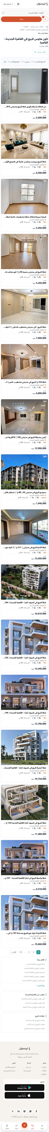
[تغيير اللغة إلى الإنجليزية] (18, 4)
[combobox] (24, 13)
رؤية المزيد (41, 985)
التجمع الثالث (13, 61)
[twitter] (12, 1111)
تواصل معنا (27, 1070)
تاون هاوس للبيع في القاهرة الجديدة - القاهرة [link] (34, 30)
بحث (21, 19)
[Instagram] (24, 1111)
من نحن (28, 1067)
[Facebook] (36, 1111)
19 (21, 952)
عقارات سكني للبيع (37, 27)
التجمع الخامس (38, 61)
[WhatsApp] (30, 1111)
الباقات (44, 1070)
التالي (14, 952)
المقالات (43, 1074)
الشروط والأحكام (10, 1067)
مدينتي (25, 61)
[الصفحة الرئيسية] (47, 27)
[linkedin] (18, 1111)
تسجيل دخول (7, 4)
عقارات (44, 1067)
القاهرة (26, 27)
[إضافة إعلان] (24, 1125)
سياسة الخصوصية (9, 1070)
